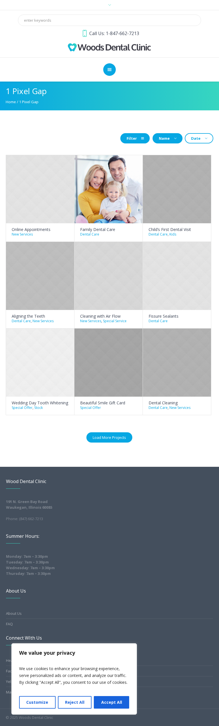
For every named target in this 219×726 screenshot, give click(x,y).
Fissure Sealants (164, 316)
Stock (38, 407)
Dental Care (89, 234)
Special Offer (22, 407)
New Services (22, 234)
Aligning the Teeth (28, 316)
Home (11, 101)
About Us (14, 613)
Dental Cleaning (163, 402)
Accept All (111, 702)
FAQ (9, 623)
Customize (37, 702)
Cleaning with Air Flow (100, 316)
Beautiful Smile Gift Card (102, 402)
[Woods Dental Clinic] (109, 46)
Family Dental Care (97, 229)
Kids (172, 234)
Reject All (74, 702)
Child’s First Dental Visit (170, 229)
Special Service (115, 321)
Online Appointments (31, 229)
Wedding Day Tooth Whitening (40, 402)
